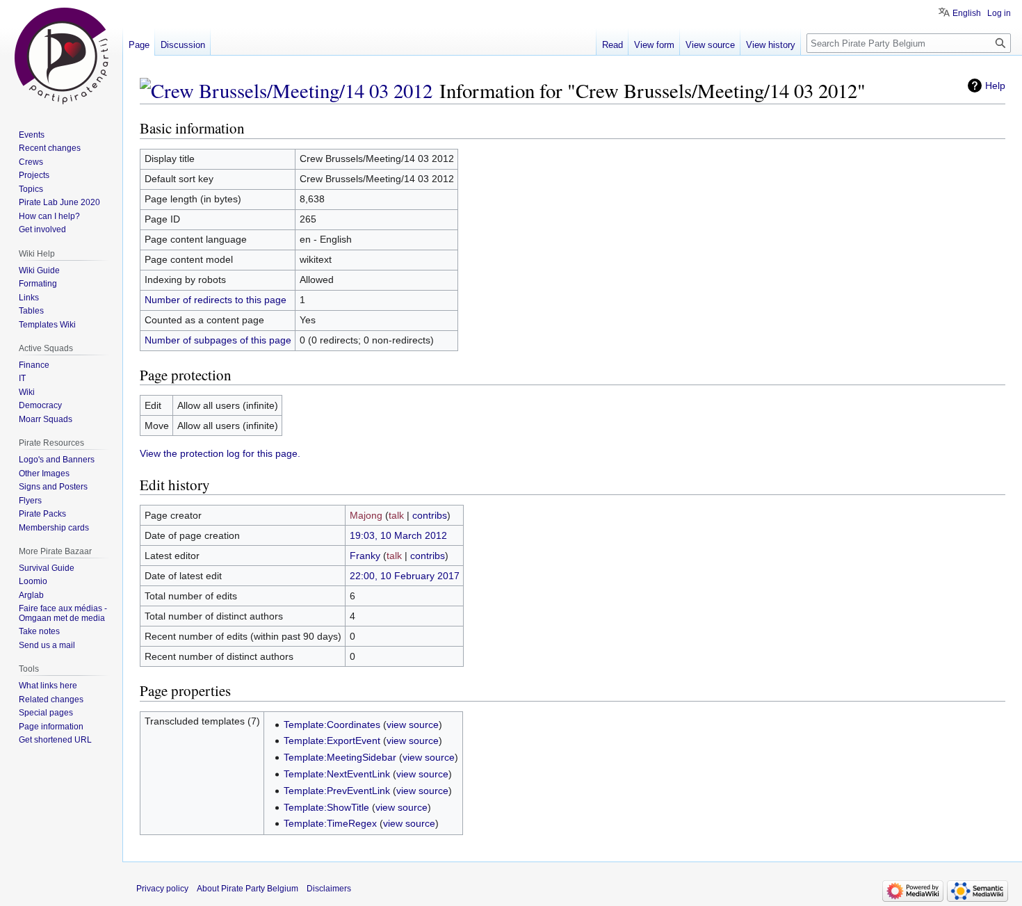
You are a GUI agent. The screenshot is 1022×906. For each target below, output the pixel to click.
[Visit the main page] (61, 55)
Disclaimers (329, 888)
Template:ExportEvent (332, 740)
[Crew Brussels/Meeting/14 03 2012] (286, 90)
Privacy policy (162, 888)
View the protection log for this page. (220, 453)
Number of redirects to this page (215, 299)
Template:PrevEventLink (337, 790)
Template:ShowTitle (326, 807)
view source (413, 724)
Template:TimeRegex (330, 823)
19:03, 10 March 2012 (398, 535)
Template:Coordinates (332, 724)
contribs (429, 515)
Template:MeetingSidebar (340, 757)
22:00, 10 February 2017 (405, 575)
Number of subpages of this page (218, 340)
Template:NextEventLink (337, 773)
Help (995, 85)
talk (396, 515)
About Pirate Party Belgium (247, 888)
